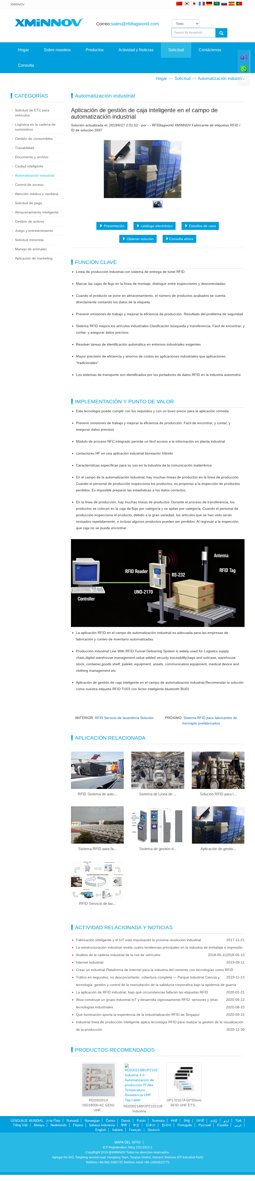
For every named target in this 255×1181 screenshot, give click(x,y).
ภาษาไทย (53, 1121)
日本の (150, 1125)
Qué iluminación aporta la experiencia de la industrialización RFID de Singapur (138, 1015)
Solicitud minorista (29, 240)
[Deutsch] (209, 3)
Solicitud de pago (28, 203)
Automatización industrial (221, 78)
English (100, 1130)
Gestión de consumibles (34, 139)
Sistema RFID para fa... (97, 849)
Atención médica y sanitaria (36, 194)
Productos (95, 50)
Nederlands (59, 1125)
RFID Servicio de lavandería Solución (124, 718)
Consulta (26, 65)
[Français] (202, 3)
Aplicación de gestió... (218, 849)
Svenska (158, 1121)
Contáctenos (210, 50)
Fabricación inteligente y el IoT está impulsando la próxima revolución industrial (138, 940)
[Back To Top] (244, 82)
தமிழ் (213, 1121)
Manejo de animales (31, 249)
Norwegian (92, 1121)
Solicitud (176, 50)
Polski (141, 1121)
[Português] (239, 3)
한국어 (166, 1125)
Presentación (114, 226)
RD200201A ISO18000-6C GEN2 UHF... (98, 1105)
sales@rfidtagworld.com (135, 23)
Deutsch (154, 1130)
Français (135, 1130)
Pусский (204, 1125)
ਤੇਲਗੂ (187, 1121)
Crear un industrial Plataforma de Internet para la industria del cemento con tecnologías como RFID (154, 970)
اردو (226, 1121)
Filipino (78, 1125)
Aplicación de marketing (34, 258)
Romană (72, 1121)
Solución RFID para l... (218, 794)
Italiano (117, 1130)
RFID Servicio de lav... (97, 903)
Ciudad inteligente (29, 166)
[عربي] (217, 3)
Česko (110, 1121)
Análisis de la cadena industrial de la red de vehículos (118, 955)
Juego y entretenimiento (34, 231)
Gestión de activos (29, 221)
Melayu (39, 1125)
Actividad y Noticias (136, 50)
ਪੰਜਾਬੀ (200, 1121)
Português (185, 1125)
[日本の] (195, 3)
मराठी (174, 1121)
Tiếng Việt (20, 1125)
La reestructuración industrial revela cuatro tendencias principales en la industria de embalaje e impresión (159, 947)
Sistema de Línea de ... (157, 794)
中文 (136, 1125)
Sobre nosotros (57, 50)
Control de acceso (29, 185)
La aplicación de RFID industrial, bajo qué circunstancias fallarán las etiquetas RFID (142, 992)
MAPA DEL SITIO (127, 1142)
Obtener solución (140, 239)
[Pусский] (224, 3)
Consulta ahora (181, 239)
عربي (238, 1125)
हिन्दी (124, 1125)
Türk (238, 1121)
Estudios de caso (202, 226)
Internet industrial (89, 962)
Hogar (23, 50)
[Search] (221, 33)
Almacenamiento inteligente (37, 212)
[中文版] (179, 3)
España (222, 1125)
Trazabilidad (24, 148)
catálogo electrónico (156, 226)
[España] (232, 3)
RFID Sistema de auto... (97, 794)
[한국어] (187, 3)
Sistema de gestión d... (157, 849)
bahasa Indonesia (102, 1125)
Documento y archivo (31, 157)
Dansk (125, 1121)
